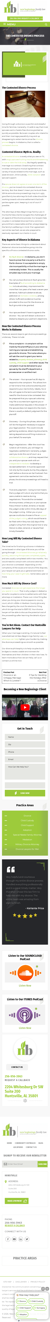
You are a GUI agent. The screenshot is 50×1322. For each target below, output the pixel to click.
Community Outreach (25, 1143)
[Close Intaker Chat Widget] (47, 1287)
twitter (27, 1239)
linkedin (20, 1239)
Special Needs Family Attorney (27, 835)
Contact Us (17, 1067)
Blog (41, 1143)
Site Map (7, 1282)
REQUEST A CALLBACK (17, 1080)
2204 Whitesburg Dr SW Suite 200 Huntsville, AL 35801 (24, 1091)
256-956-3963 (24, 18)
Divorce (27, 816)
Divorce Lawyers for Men (27, 849)
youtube (14, 1239)
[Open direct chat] (43, 1287)
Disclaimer (21, 1282)
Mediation (27, 839)
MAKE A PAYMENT (14, 1201)
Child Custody (27, 820)
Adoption (27, 830)
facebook (7, 1239)
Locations (18, 1147)
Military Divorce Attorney (27, 844)
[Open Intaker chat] (18, 1320)
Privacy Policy (38, 1282)
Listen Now (25, 985)
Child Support (27, 825)
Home (9, 1143)
